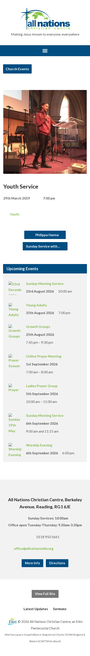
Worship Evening (39, 445)
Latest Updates (36, 609)
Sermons (59, 609)
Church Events (17, 69)
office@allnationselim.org (34, 548)
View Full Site (45, 594)
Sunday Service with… (43, 246)
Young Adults (36, 305)
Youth (14, 214)
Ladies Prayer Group (41, 386)
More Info (32, 563)
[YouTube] (80, 549)
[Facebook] (68, 549)
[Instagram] (74, 549)
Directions (57, 563)
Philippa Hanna (47, 235)
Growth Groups (38, 327)
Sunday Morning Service (45, 284)
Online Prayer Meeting (43, 356)
